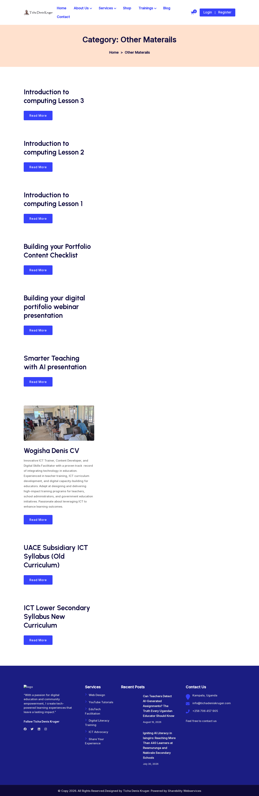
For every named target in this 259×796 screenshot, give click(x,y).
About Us (81, 8)
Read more (38, 115)
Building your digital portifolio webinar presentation (54, 306)
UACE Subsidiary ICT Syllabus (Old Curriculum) (56, 556)
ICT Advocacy (98, 732)
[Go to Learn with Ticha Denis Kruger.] (114, 52)
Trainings (146, 8)
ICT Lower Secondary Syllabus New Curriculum (57, 616)
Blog (166, 8)
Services (106, 8)
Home (61, 8)
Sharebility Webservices (184, 791)
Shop (127, 8)
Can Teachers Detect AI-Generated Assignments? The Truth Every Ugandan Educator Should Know (158, 706)
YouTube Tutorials (101, 702)
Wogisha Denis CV (51, 451)
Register (225, 12)
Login (207, 12)
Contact (63, 17)
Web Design (97, 695)
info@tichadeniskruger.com (211, 703)
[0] (192, 13)
